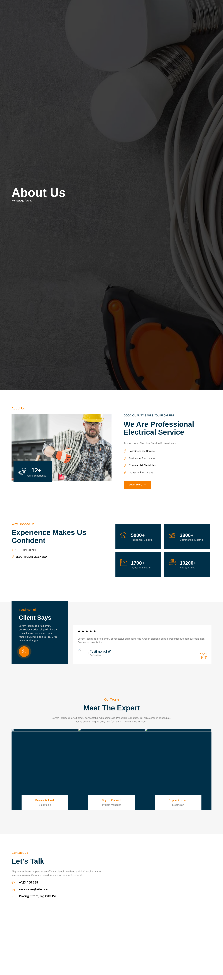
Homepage (18, 200)
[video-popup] (24, 651)
